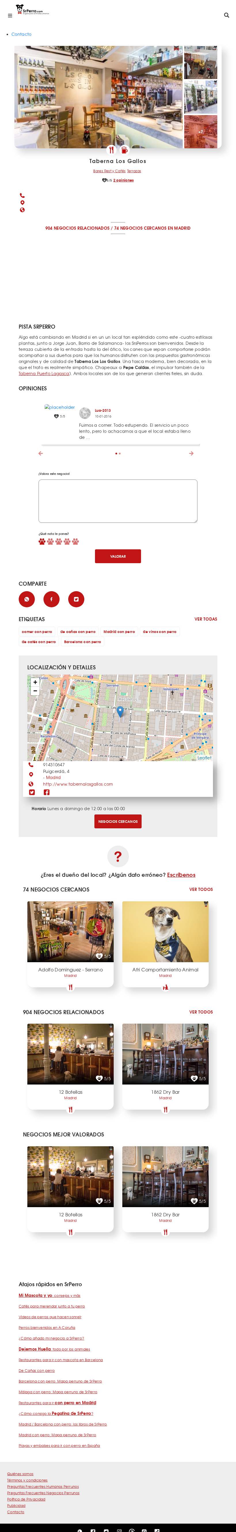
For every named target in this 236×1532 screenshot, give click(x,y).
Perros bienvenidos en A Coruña (47, 1327)
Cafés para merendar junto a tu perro (52, 1306)
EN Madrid (179, 228)
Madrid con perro (119, 631)
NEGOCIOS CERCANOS (118, 821)
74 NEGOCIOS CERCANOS (140, 228)
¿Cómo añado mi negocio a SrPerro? (51, 1338)
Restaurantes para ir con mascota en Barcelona (61, 1359)
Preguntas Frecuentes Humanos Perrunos (43, 1486)
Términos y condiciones (27, 1480)
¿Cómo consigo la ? (56, 1413)
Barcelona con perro (82, 641)
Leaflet (205, 758)
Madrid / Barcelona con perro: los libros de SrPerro (63, 1424)
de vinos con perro (159, 631)
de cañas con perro (78, 631)
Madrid (53, 777)
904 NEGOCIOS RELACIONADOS (77, 228)
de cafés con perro (39, 641)
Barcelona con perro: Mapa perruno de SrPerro (60, 1381)
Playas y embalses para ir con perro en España (59, 1445)
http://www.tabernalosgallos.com (78, 784)
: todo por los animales (54, 1349)
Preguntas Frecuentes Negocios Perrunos (43, 1492)
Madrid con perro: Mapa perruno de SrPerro (57, 1434)
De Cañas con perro (37, 1370)
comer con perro (37, 631)
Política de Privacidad (26, 1499)
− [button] (35, 690)
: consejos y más (50, 1295)
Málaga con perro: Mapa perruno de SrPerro (58, 1391)
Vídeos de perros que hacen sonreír (50, 1316)
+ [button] (35, 682)
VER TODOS (201, 889)
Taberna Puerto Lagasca (44, 373)
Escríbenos (181, 874)
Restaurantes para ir (57, 1402)
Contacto (22, 34)
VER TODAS (206, 619)
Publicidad (16, 1505)
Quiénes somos (20, 1473)
